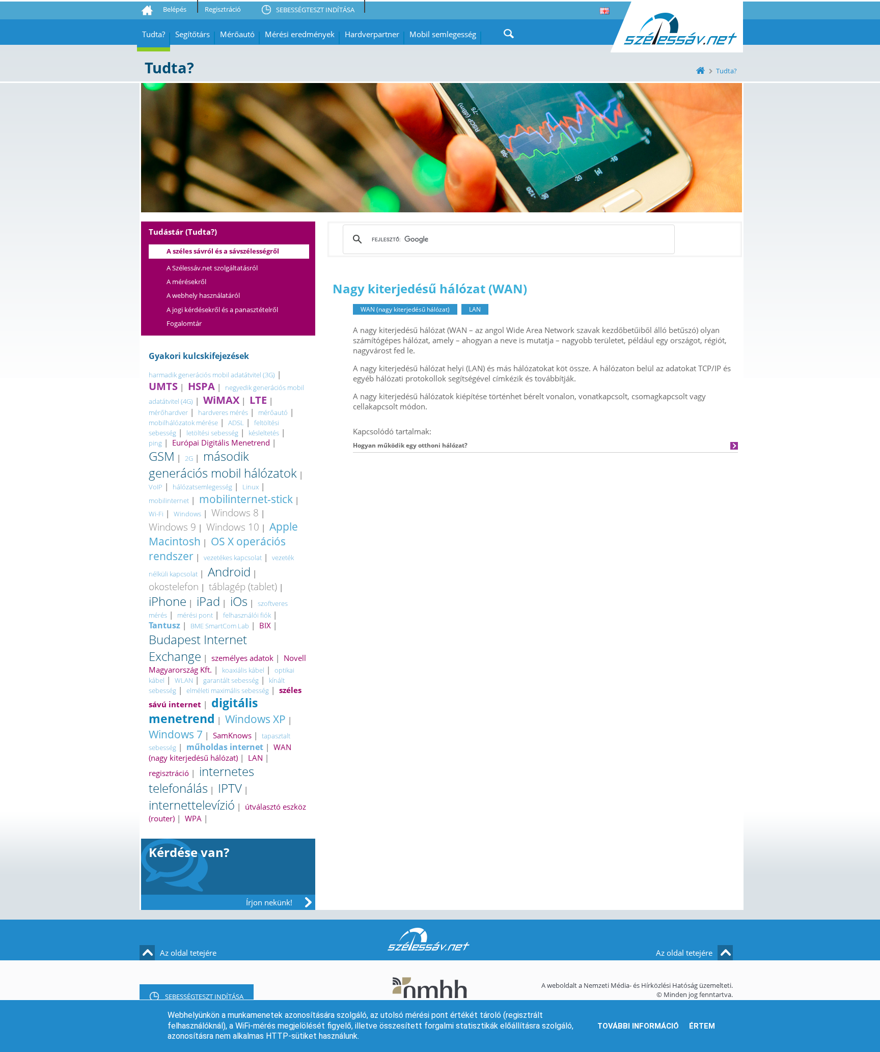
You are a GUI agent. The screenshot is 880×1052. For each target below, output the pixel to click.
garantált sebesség (231, 680)
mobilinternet (169, 500)
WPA (193, 818)
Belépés (174, 9)
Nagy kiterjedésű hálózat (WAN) (430, 288)
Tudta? (153, 34)
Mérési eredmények (300, 34)
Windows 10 (232, 526)
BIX (265, 625)
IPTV (230, 788)
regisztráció (169, 773)
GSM (162, 456)
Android (229, 571)
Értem (702, 1026)
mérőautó (273, 412)
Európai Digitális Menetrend (221, 442)
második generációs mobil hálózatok (223, 464)
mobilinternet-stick (246, 498)
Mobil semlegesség (442, 34)
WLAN (184, 680)
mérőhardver (168, 412)
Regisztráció (223, 9)
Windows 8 (235, 512)
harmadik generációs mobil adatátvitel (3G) (212, 374)
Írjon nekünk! (269, 902)
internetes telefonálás (201, 779)
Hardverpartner (372, 34)
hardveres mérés (223, 412)
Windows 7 (176, 734)
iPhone (167, 601)
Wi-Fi (156, 513)
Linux (250, 486)
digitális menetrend (203, 711)
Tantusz (164, 625)
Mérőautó (237, 34)
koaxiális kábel (243, 670)
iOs (239, 601)
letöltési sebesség (212, 432)
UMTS (163, 386)
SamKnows (232, 735)
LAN (255, 758)
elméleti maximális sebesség (227, 690)
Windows (187, 513)
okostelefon (174, 586)
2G (189, 458)
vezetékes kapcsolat (233, 557)
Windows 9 (172, 526)
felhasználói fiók (247, 615)
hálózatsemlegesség (202, 486)
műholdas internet (224, 747)
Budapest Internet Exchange (198, 648)
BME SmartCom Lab (219, 625)
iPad (208, 601)
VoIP (155, 486)
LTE (258, 400)
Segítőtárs (192, 34)
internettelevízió (192, 804)
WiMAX (221, 400)
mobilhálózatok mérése (183, 422)
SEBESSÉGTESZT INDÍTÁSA (315, 9)
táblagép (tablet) (243, 586)
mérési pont (195, 615)
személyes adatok (242, 658)
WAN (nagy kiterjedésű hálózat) (220, 752)
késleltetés (264, 432)
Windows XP (255, 718)
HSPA (201, 386)
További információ (638, 1026)
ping (155, 443)
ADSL (236, 422)
